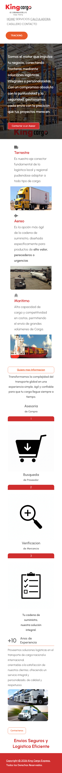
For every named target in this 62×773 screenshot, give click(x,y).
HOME (11, 19)
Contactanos (16, 730)
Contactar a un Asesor (23, 125)
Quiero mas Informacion (31, 369)
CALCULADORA (40, 19)
